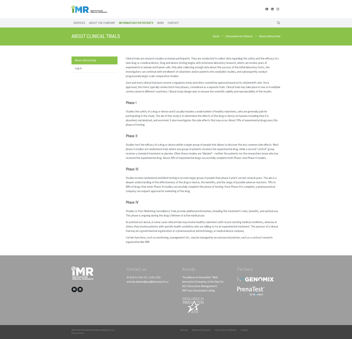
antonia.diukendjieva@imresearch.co (147, 282)
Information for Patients (225, 330)
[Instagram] (277, 9)
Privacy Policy (78, 333)
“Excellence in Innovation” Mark (200, 277)
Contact (244, 330)
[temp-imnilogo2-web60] (89, 9)
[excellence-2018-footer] (193, 305)
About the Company (201, 330)
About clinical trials (85, 60)
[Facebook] (267, 9)
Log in (78, 68)
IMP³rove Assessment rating (198, 291)
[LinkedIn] (272, 9)
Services (184, 330)
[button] (278, 23)
